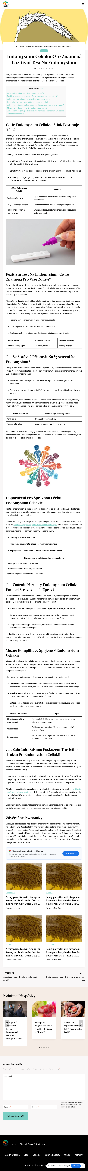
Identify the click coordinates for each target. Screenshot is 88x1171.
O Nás (67, 1155)
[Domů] (16, 47)
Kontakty (79, 1155)
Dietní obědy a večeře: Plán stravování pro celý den (65, 976)
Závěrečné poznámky (15, 114)
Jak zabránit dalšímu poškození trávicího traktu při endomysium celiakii (35, 111)
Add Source (75, 1166)
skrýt (41, 89)
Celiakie (44, 50)
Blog (26, 1155)
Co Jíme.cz (40, 68)
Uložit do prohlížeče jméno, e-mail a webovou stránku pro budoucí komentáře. (72, 1104)
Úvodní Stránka (12, 1155)
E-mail (35, 1107)
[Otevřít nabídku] (82, 4)
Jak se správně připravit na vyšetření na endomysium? (28, 99)
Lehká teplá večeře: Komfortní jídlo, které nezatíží (20, 976)
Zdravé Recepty (52, 1155)
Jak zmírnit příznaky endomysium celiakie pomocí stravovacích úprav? (35, 105)
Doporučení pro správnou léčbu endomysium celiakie (28, 102)
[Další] (81, 1023)
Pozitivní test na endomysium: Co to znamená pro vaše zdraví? (32, 96)
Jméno (7, 1107)
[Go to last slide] (7, 1023)
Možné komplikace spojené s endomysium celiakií (27, 108)
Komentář (8, 1076)
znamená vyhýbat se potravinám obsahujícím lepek (35, 525)
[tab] (39, 1047)
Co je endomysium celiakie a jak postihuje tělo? (26, 93)
